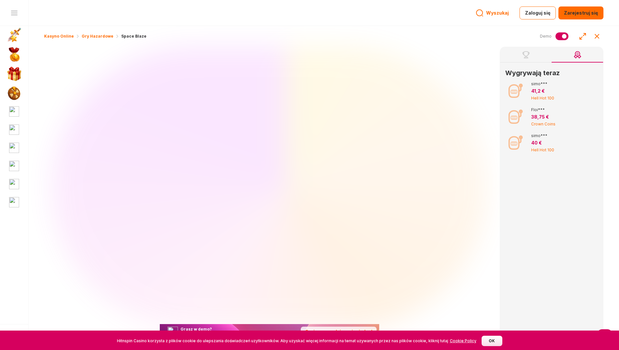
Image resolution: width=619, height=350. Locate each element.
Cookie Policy (463, 340)
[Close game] (596, 36)
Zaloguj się (537, 13)
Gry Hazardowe (97, 36)
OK (492, 340)
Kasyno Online (59, 36)
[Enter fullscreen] (582, 36)
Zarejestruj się (581, 13)
